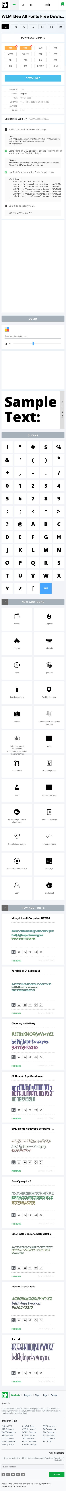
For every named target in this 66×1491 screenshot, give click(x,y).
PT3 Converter (28, 1435)
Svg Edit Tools (28, 1426)
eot (55, 48)
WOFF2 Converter (30, 1432)
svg (40, 48)
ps (40, 60)
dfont (40, 66)
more (46, 588)
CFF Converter (8, 1438)
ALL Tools (47, 1441)
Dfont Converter (8, 1441)
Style (37, 1395)
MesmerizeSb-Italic (23, 1286)
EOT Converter (49, 1429)
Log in (47, 5)
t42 (10, 66)
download (33, 78)
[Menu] (31, 5)
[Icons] (51, 26)
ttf (10, 48)
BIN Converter (8, 1435)
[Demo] (24, 26)
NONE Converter (29, 1441)
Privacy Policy (8, 1444)
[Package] (42, 26)
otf (40, 54)
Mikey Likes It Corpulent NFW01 (31, 918)
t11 (25, 66)
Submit (57, 1474)
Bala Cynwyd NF (21, 1181)
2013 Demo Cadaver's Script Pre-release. (33, 1128)
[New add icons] (5, 602)
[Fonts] (60, 26)
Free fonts (5, 5)
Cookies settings (29, 1444)
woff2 (25, 54)
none (55, 66)
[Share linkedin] (23, 1474)
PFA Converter (49, 1432)
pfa (55, 54)
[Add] (5, 26)
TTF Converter (49, 1426)
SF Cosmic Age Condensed (28, 1076)
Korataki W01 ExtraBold (26, 970)
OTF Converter (8, 1429)
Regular (23, 94)
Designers (27, 1395)
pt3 (25, 60)
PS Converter (49, 1435)
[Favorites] (14, 26)
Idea (22, 110)
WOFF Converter (9, 1432)
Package (54, 1395)
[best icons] (5, 908)
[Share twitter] (13, 1474)
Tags (45, 1395)
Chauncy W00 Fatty (23, 1023)
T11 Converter (49, 1438)
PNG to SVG (7, 1426)
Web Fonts (15, 1395)
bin (10, 60)
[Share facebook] (3, 1474)
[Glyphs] (33, 26)
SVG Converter (28, 1429)
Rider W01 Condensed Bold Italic (31, 1233)
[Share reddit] (8, 1474)
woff (10, 54)
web (25, 48)
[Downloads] (25, 952)
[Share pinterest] (18, 1474)
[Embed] (36, 952)
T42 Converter (28, 1438)
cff (55, 60)
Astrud (16, 1339)
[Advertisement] (33, 266)
